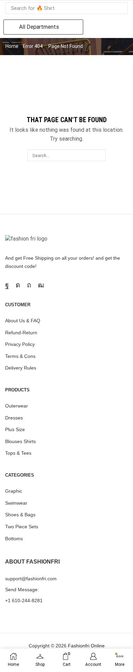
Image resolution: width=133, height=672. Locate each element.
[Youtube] (41, 285)
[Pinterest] (29, 285)
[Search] (121, 8)
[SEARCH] (99, 155)
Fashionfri (78, 645)
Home (11, 46)
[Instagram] (18, 285)
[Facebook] (7, 285)
